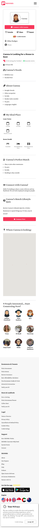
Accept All (30, 522)
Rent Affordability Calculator (9, 378)
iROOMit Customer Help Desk (10, 441)
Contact (3, 448)
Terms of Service (6, 416)
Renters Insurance (6, 374)
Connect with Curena (20, 27)
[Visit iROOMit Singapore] (19, 501)
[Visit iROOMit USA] (3, 501)
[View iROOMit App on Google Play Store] (22, 491)
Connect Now (20, 219)
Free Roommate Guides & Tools (10, 381)
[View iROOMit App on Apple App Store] (7, 491)
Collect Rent (5, 403)
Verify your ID (5, 387)
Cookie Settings (5, 429)
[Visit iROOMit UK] (14, 501)
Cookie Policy (5, 425)
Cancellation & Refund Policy (10, 422)
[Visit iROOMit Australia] (29, 501)
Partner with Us (6, 480)
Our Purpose (5, 461)
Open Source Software (7, 473)
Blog (2, 464)
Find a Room (5, 371)
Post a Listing (5, 397)
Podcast (3, 470)
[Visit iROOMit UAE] (24, 501)
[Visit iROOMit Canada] (9, 501)
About (3, 458)
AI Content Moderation (8, 476)
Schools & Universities (8, 384)
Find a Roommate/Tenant (8, 400)
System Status (5, 445)
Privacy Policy (5, 419)
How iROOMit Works (7, 438)
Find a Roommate (6, 368)
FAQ (2, 467)
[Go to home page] (7, 3)
